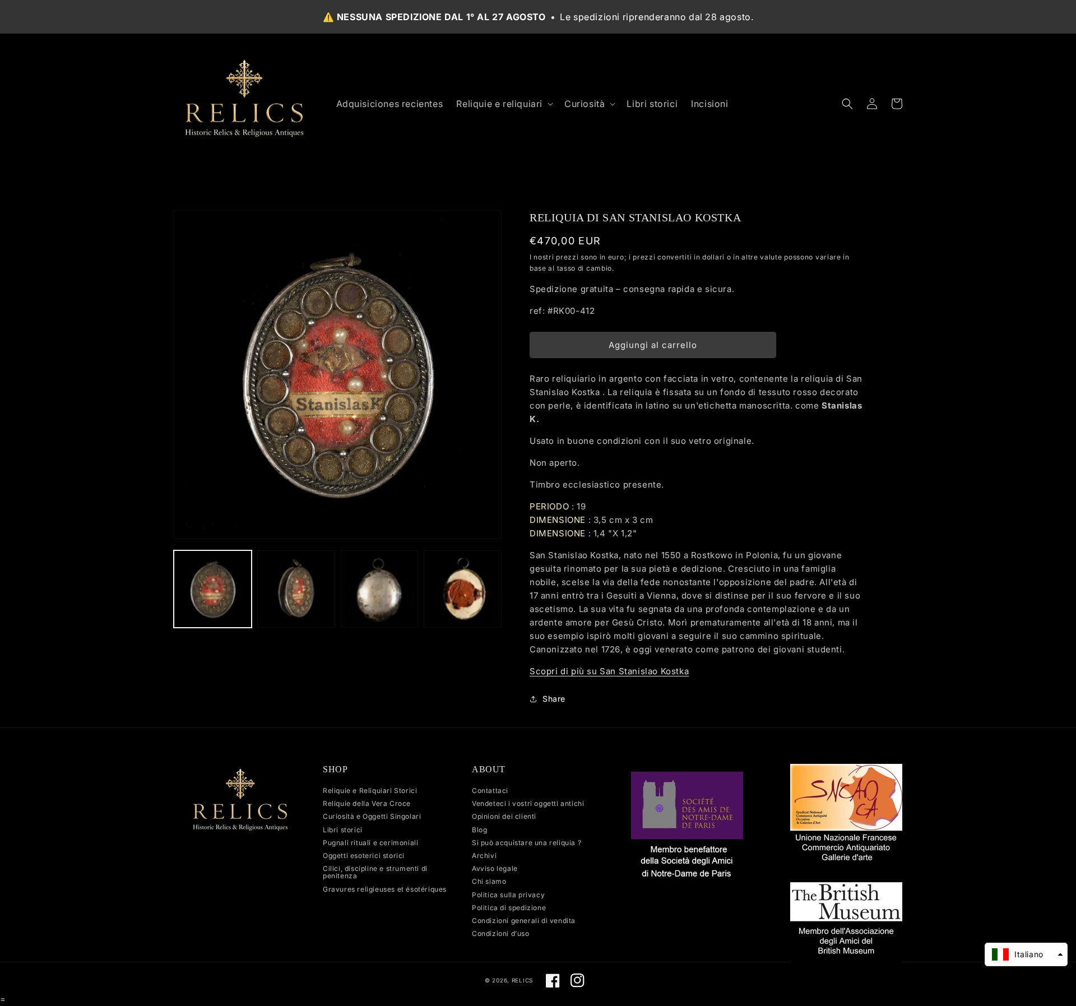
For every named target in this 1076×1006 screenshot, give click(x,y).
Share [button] (553, 698)
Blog (479, 830)
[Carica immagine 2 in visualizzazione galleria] (296, 589)
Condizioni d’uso (501, 933)
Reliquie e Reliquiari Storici (370, 791)
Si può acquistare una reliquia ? (526, 842)
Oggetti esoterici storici (364, 855)
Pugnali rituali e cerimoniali (370, 842)
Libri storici (343, 830)
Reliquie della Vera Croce (367, 803)
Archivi (484, 855)
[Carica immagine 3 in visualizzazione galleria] (380, 589)
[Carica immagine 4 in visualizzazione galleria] (463, 589)
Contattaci (490, 791)
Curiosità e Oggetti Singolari (372, 816)
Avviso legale (495, 868)
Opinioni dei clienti (504, 816)
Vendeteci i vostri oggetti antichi (528, 803)
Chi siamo (489, 881)
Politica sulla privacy (508, 895)
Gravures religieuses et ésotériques (385, 889)
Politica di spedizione (509, 907)
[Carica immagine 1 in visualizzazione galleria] (213, 589)
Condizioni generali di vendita (524, 920)
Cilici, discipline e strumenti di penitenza (375, 872)
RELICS (522, 980)
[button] (503, 104)
